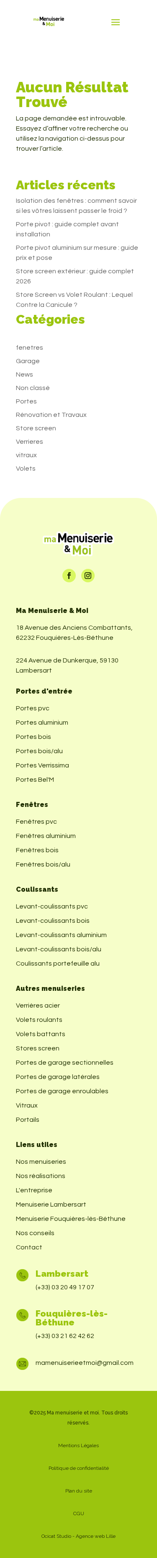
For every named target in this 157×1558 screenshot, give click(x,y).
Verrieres (29, 441)
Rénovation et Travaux (51, 414)
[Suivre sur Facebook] (69, 575)
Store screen (36, 428)
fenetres (29, 347)
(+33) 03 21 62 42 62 (65, 1336)
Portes (26, 401)
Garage (28, 361)
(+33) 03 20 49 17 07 (65, 1287)
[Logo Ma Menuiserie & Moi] (49, 21)
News (24, 374)
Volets (26, 468)
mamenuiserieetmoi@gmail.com (85, 1362)
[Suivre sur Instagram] (88, 575)
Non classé (33, 388)
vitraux (26, 455)
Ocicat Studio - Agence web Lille (78, 1536)
